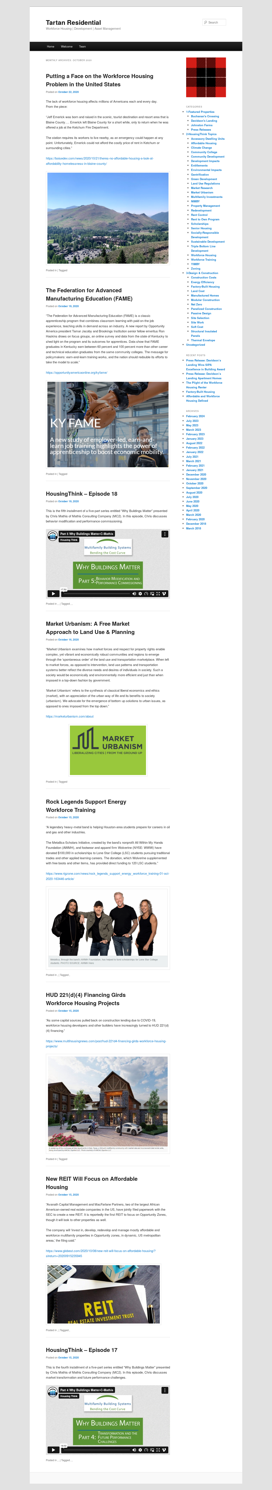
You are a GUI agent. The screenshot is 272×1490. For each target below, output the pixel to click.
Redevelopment (201, 210)
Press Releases (201, 129)
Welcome (66, 46)
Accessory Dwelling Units (208, 139)
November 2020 (196, 479)
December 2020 (196, 474)
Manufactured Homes (205, 295)
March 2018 (193, 528)
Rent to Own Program (205, 219)
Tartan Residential (73, 22)
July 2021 (192, 457)
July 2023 (192, 421)
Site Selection (200, 318)
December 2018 (196, 524)
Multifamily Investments (206, 197)
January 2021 (194, 470)
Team (82, 46)
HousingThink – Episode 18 (81, 493)
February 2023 (195, 434)
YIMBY (195, 264)
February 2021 (195, 465)
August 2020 (194, 492)
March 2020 (193, 515)
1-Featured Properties (200, 112)
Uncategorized (195, 345)
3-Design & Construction (202, 273)
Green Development (204, 179)
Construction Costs (203, 277)
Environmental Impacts (206, 170)
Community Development (207, 156)
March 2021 (193, 461)
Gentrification (200, 174)
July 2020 (192, 497)
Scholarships (199, 224)
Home (50, 46)
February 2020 (195, 519)
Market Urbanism (202, 192)
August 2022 (194, 443)
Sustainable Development (208, 241)
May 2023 (192, 425)
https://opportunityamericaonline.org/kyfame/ (76, 372)
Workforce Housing (203, 255)
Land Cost (197, 291)
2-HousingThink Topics (201, 134)
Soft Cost (197, 327)
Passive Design (201, 313)
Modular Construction (205, 300)
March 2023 (193, 430)
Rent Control (199, 215)
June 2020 (192, 501)
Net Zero (196, 304)
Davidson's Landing (204, 121)
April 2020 (192, 510)
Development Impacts (205, 161)
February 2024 (195, 416)
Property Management (205, 206)
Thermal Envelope (203, 340)
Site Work (197, 322)
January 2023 (194, 439)
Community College (204, 152)
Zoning (195, 268)
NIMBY (195, 201)
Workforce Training (203, 259)
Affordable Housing (204, 143)
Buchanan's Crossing (205, 116)
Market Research (202, 188)
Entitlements (199, 165)
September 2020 (196, 488)
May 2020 (192, 506)
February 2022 (195, 447)
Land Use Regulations (205, 183)
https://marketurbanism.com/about (70, 716)
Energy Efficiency (202, 282)
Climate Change (201, 148)
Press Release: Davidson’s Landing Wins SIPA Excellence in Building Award (205, 364)
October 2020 (194, 483)
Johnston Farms (201, 125)
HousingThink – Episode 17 (81, 1350)
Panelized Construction (206, 309)
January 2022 (194, 452)
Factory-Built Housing (205, 286)
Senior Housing (201, 228)
